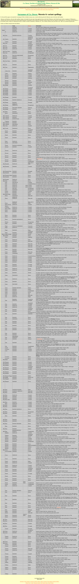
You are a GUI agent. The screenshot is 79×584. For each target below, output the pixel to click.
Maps (39, 8)
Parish (29, 25)
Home (52, 9)
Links (32, 9)
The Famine (49, 8)
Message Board (37, 9)
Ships (42, 8)
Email (49, 9)
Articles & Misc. (56, 8)
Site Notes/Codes (44, 9)
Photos (36, 8)
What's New (28, 9)
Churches (32, 8)
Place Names (27, 8)
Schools (45, 8)
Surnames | (22, 8)
